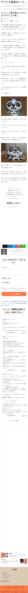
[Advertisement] (14, 225)
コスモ (4, 336)
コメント (5, 267)
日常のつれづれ (6, 20)
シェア (9, 246)
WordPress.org (6, 577)
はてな (14, 246)
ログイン (5, 572)
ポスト (5, 246)
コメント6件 (15, 20)
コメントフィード (7, 575)
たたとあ (5, 319)
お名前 (6, 278)
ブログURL (5, 282)
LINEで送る (23, 246)
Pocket (18, 246)
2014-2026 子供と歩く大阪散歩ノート (13, 591)
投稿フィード (6, 574)
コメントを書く (14, 420)
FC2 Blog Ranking (5, 581)
